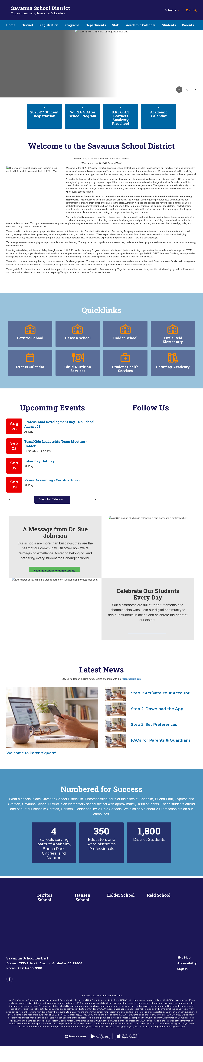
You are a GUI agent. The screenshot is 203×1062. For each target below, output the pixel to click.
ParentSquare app (131, 678)
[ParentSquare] (75, 1036)
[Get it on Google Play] (101, 1036)
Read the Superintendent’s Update (54, 570)
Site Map (183, 957)
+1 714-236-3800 (30, 968)
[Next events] (95, 500)
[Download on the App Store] (127, 1036)
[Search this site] (195, 10)
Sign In (182, 969)
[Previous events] (9, 500)
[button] (172, 10)
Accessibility (187, 963)
